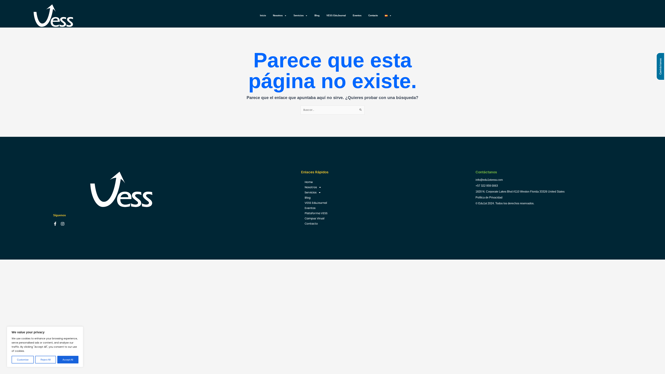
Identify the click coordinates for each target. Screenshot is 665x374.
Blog (317, 15)
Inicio (263, 15)
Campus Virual (314, 218)
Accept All (68, 359)
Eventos (357, 15)
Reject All (46, 359)
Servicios (299, 15)
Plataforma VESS (316, 213)
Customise (23, 359)
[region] (45, 347)
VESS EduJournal (336, 15)
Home (309, 182)
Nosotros (278, 15)
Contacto (373, 15)
